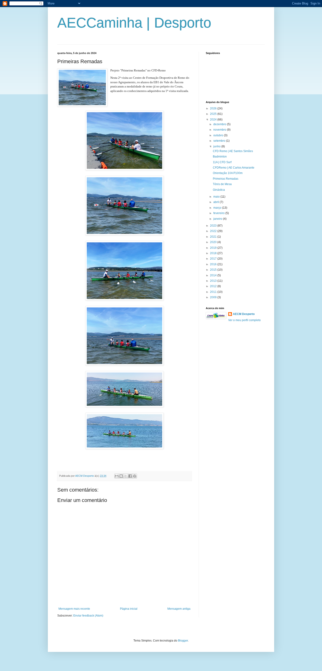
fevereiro (219, 213)
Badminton (220, 156)
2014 (213, 275)
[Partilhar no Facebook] (130, 476)
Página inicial (128, 608)
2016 (213, 264)
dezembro (220, 124)
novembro (220, 129)
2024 (213, 119)
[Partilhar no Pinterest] (134, 476)
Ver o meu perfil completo (244, 320)
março (217, 207)
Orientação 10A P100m (228, 173)
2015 (213, 269)
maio (216, 196)
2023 (213, 225)
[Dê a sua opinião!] (121, 476)
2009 (213, 297)
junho (217, 146)
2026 (213, 108)
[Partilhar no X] (125, 476)
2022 (213, 231)
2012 (213, 286)
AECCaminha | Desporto (134, 23)
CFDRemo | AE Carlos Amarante (233, 167)
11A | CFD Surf (222, 162)
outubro (218, 135)
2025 (213, 114)
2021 (213, 236)
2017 (213, 258)
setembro (219, 140)
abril (216, 202)
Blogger (183, 640)
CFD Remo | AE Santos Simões (233, 151)
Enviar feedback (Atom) (88, 615)
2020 (213, 242)
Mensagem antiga (178, 608)
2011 (213, 292)
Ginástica (219, 189)
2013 (213, 280)
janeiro (218, 218)
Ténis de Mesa (222, 184)
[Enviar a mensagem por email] (116, 476)
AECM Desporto (244, 314)
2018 (213, 253)
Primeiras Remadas (225, 178)
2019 (213, 247)
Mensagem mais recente (74, 608)
